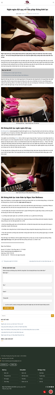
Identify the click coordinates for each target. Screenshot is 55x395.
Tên (4, 285)
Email (4, 291)
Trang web (5, 298)
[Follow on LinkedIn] (51, 387)
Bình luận (5, 272)
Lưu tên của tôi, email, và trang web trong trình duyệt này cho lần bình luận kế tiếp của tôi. (27, 304)
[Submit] (52, 315)
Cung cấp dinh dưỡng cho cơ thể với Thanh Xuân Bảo (14, 326)
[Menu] (2, 2)
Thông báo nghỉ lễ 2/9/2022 (10, 261)
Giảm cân (6, 373)
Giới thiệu (41, 373)
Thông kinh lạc (7, 375)
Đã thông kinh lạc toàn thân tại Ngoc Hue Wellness (15, 75)
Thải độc (24, 378)
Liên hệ (41, 381)
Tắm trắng (6, 381)
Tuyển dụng (42, 375)
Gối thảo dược (25, 375)
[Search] (53, 2)
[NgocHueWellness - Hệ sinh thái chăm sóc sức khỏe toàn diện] (27, 2)
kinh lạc (17, 138)
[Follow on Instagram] (47, 387)
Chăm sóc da (25, 381)
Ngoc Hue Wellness (34, 13)
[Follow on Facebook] (46, 387)
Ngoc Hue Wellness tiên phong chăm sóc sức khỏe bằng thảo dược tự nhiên (20, 329)
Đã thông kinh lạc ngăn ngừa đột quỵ (12, 72)
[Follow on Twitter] (49, 387)
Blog (27, 7)
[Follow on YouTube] (53, 387)
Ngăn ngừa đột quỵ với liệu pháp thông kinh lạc (12, 335)
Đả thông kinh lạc (5, 131)
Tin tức (41, 378)
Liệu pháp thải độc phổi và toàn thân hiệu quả (12, 332)
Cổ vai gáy (6, 378)
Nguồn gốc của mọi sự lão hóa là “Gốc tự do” (12, 324)
